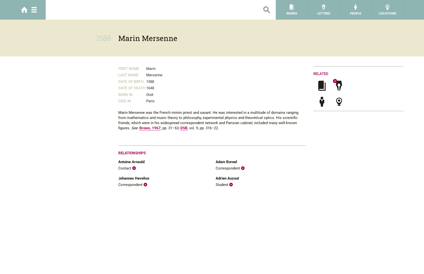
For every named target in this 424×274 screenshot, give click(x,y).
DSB (183, 128)
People (355, 13)
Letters (323, 13)
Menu (34, 10)
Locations (387, 13)
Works (291, 13)
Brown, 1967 (150, 128)
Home (24, 10)
